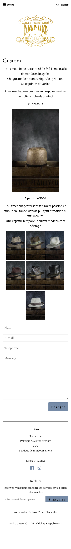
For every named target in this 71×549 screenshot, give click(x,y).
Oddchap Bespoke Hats (48, 523)
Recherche (35, 436)
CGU (35, 445)
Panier (64, 4)
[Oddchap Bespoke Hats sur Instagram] (39, 468)
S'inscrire (56, 499)
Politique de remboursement (35, 450)
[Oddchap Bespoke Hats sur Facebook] (32, 468)
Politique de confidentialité (35, 441)
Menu (10, 4)
